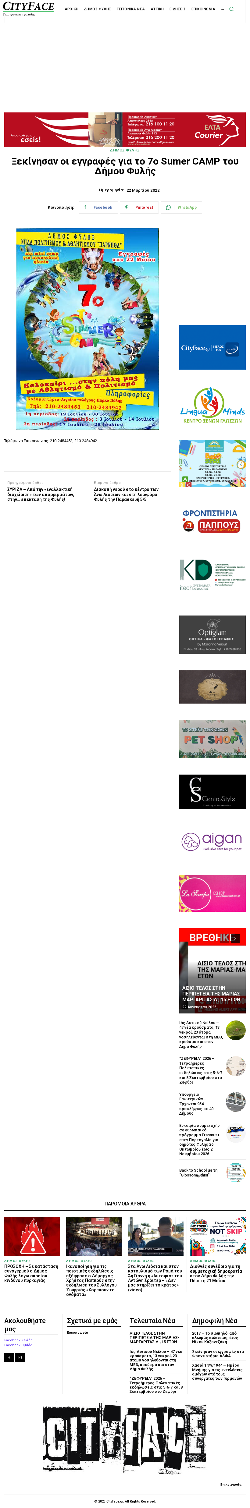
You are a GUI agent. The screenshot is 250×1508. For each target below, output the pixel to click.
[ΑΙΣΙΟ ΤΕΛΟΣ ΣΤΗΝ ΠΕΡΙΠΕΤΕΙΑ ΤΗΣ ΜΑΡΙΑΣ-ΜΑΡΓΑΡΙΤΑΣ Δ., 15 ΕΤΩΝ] (212, 970)
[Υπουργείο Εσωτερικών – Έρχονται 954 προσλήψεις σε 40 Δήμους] (236, 1102)
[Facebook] (9, 1357)
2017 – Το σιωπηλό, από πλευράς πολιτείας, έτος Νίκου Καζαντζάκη (215, 1337)
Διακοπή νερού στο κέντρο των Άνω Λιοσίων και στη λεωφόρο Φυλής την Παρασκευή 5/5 (126, 494)
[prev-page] (224, 938)
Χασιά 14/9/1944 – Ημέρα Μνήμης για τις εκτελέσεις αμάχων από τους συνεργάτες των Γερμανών (217, 1372)
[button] (231, 9)
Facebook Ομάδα (18, 1345)
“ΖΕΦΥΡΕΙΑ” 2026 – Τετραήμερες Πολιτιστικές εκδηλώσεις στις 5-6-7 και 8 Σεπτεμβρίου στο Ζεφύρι (200, 1070)
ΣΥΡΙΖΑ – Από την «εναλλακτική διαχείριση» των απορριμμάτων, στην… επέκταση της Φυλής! (40, 494)
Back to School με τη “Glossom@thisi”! (198, 1172)
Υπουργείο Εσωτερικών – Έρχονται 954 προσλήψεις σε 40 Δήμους (196, 1104)
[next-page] (235, 938)
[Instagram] (20, 1357)
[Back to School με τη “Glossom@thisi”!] (236, 1173)
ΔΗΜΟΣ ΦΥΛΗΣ (125, 150)
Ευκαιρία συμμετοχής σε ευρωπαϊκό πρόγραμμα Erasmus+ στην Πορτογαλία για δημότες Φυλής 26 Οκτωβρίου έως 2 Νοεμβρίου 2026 (199, 1139)
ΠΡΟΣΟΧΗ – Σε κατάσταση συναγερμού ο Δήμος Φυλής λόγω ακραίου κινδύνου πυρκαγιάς (31, 1273)
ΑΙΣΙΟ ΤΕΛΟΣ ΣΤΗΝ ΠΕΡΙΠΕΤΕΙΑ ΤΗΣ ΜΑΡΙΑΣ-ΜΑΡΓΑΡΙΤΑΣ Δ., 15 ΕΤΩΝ (212, 993)
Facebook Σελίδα (18, 1340)
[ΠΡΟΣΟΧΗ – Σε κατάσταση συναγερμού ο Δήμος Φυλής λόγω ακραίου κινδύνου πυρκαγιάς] (32, 1236)
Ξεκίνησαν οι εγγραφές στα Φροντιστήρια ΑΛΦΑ (218, 1353)
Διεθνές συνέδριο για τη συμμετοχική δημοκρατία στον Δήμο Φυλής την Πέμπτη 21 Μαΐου (216, 1273)
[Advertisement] (125, 56)
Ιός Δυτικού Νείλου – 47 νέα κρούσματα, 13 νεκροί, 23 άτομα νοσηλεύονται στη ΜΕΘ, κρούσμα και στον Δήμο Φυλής (201, 1034)
